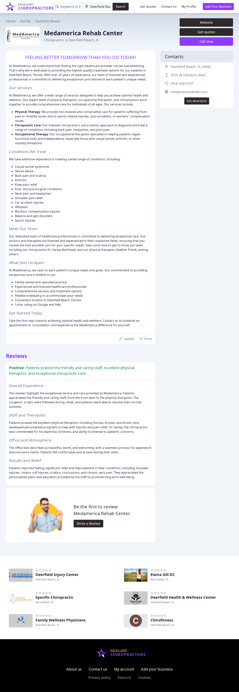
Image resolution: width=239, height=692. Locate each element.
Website (206, 22)
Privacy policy (99, 677)
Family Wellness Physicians (60, 620)
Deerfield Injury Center (57, 574)
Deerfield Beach (47, 21)
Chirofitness (161, 620)
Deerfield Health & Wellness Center (183, 597)
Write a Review (88, 523)
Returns (124, 677)
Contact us (98, 669)
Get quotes (206, 32)
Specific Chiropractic (54, 597)
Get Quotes (148, 6)
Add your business (157, 669)
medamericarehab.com (189, 92)
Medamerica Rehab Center (83, 33)
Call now (206, 41)
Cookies (144, 677)
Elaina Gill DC (162, 574)
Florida (25, 21)
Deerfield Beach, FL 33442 (191, 66)
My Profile (188, 6)
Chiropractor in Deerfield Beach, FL (71, 40)
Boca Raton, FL (159, 579)
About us (74, 669)
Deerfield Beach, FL (47, 579)
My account (124, 669)
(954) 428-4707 (182, 83)
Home (10, 21)
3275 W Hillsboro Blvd (188, 75)
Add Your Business (218, 6)
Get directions (197, 101)
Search (120, 6)
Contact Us (169, 6)
